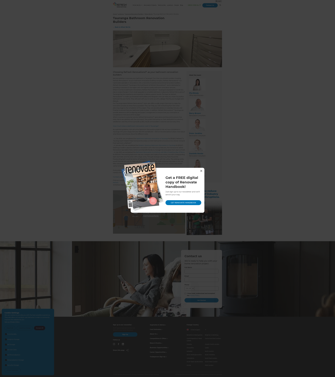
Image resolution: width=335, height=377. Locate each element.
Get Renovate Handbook (183, 203)
